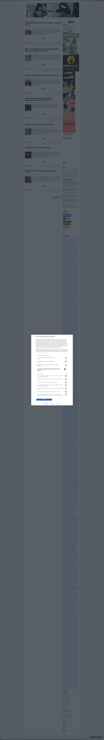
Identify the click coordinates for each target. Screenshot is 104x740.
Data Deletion (46, 403)
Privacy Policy (58, 403)
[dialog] (52, 370)
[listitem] (52, 355)
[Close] (71, 337)
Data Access (52, 403)
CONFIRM (44, 399)
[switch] (65, 357)
